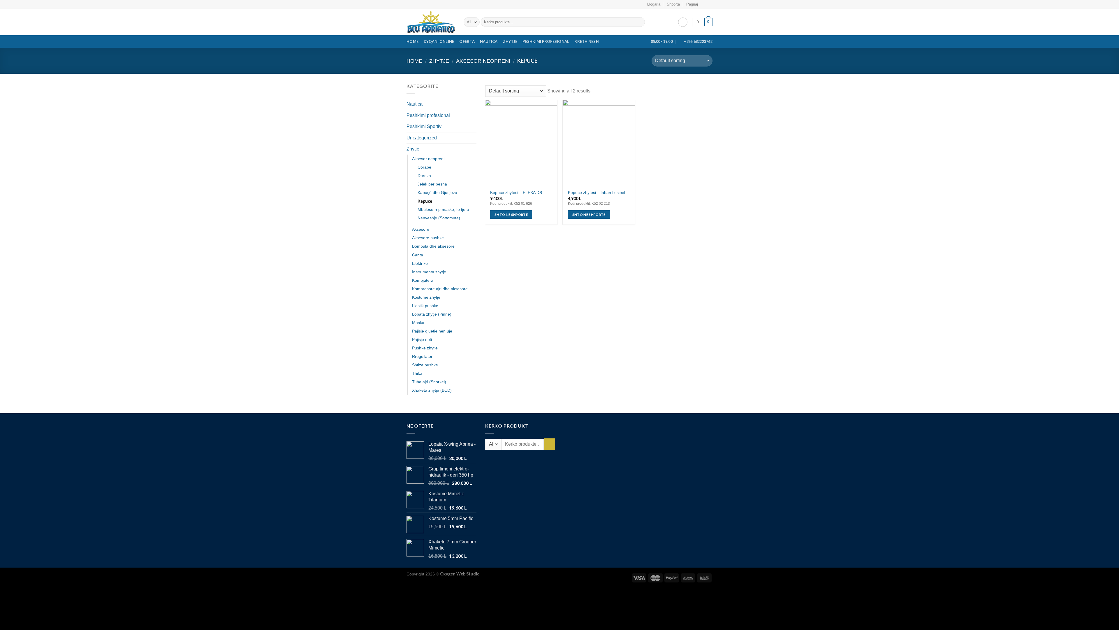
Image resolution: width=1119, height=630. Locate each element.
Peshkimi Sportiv (424, 126)
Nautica (489, 41)
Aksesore (420, 229)
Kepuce (425, 201)
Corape (424, 167)
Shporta (673, 4)
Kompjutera (422, 280)
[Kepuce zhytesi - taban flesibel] (599, 143)
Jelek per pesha (432, 184)
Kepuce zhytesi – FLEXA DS (516, 192)
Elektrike (420, 263)
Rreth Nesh (586, 41)
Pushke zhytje (425, 348)
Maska (418, 322)
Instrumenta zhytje (429, 272)
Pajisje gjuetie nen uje (432, 331)
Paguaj (692, 4)
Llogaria (653, 4)
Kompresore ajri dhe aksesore (440, 288)
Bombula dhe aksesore (433, 246)
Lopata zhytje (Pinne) (431, 314)
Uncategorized (422, 137)
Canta (417, 255)
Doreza (424, 175)
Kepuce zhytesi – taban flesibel (596, 192)
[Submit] (639, 22)
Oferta (467, 41)
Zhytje (510, 41)
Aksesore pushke (428, 237)
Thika (417, 373)
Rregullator (422, 356)
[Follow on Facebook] (704, 4)
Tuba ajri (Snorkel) (429, 381)
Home (412, 41)
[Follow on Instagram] (709, 4)
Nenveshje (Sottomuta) (439, 218)
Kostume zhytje (426, 297)
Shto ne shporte (511, 214)
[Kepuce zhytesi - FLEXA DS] (521, 143)
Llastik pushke (425, 305)
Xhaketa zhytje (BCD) (432, 390)
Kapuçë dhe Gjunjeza (437, 192)
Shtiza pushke (425, 365)
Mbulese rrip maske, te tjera (443, 209)
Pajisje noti (422, 339)
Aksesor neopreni (483, 61)
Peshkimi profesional (545, 41)
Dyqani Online (439, 41)
